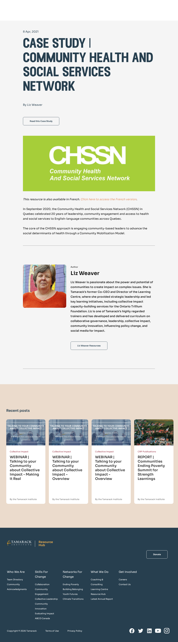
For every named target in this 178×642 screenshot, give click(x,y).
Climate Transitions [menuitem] (73, 599)
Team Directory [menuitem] (15, 579)
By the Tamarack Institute (23, 499)
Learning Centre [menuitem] (99, 589)
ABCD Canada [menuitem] (42, 618)
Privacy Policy (74, 631)
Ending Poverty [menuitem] (71, 584)
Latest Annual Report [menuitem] (102, 599)
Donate (157, 554)
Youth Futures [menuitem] (70, 594)
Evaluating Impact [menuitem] (44, 613)
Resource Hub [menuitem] (98, 594)
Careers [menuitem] (123, 579)
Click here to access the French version (108, 199)
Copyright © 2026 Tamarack (22, 631)
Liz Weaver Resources (89, 345)
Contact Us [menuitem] (125, 584)
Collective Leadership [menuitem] (46, 599)
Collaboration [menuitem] (42, 584)
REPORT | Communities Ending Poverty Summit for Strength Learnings (151, 468)
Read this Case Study (41, 121)
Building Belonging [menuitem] (73, 589)
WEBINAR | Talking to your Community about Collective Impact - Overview (67, 468)
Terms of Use (52, 631)
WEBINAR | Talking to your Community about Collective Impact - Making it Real (25, 468)
